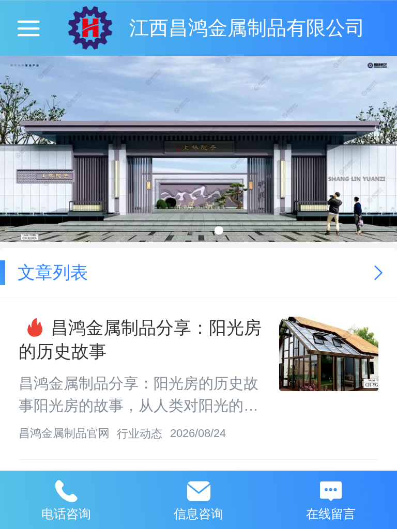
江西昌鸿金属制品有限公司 (247, 28)
